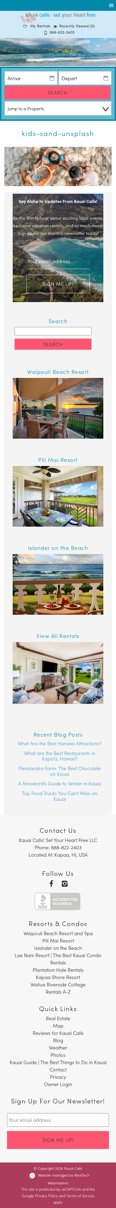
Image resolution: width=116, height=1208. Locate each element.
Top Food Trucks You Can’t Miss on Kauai (59, 796)
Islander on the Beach (58, 947)
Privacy (58, 1076)
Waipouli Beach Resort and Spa (58, 933)
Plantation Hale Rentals (58, 969)
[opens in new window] (51, 883)
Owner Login (58, 1084)
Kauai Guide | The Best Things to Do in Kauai (58, 1062)
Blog (58, 1040)
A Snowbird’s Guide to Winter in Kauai (59, 783)
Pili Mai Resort (58, 940)
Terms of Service (80, 1195)
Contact (58, 1069)
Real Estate (58, 1018)
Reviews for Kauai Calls (58, 1032)
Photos (58, 1054)
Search (57, 92)
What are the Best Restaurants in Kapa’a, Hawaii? (59, 756)
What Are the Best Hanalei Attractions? (60, 743)
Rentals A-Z (58, 991)
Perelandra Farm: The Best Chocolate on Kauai (60, 771)
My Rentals (40, 25)
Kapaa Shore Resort (58, 977)
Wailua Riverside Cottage (58, 984)
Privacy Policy (46, 1195)
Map (58, 1025)
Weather (58, 1047)
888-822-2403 (62, 32)
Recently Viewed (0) (77, 25)
